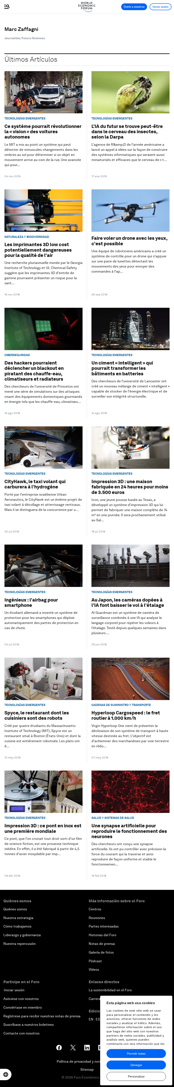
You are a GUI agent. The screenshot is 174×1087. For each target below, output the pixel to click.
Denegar (136, 1065)
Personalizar (136, 1076)
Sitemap (87, 1070)
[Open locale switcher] (5, 1074)
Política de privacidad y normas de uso (87, 1061)
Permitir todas (136, 1053)
